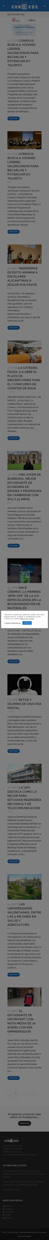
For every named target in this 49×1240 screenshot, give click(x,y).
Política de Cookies (27, 619)
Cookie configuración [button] (13, 623)
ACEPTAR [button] (27, 623)
